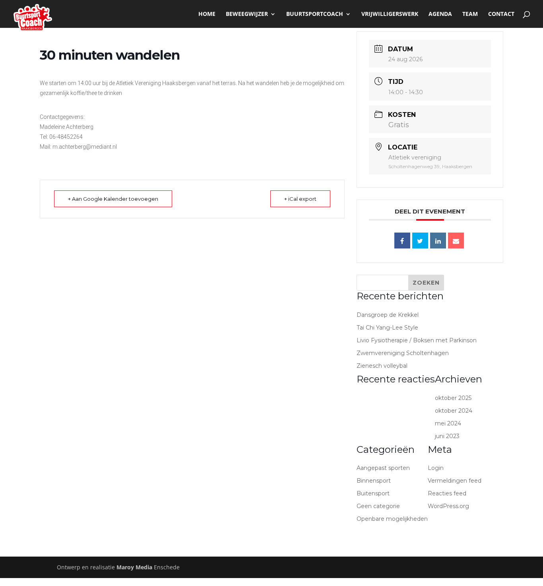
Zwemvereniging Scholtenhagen (403, 353)
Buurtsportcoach (314, 14)
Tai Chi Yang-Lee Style (387, 327)
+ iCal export (300, 199)
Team (470, 14)
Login (436, 468)
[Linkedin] (438, 240)
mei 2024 (448, 423)
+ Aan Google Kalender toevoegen (113, 199)
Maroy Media (134, 567)
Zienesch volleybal (382, 365)
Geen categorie (378, 506)
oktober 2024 (453, 410)
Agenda (440, 14)
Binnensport (374, 480)
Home (206, 14)
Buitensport (373, 493)
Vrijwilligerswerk (389, 14)
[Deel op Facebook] (402, 240)
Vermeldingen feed (454, 480)
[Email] (456, 240)
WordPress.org (448, 506)
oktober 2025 (453, 398)
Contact (501, 14)
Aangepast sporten (383, 468)
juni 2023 (447, 436)
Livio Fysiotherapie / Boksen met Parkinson (417, 340)
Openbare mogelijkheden (392, 518)
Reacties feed (447, 493)
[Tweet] (420, 240)
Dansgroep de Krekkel (388, 314)
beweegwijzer (247, 14)
